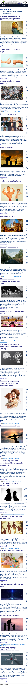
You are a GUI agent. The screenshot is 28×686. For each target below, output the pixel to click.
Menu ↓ (24, 5)
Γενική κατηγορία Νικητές (8, 276)
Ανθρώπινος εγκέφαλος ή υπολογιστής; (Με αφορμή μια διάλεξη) (11, 346)
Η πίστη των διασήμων (8, 114)
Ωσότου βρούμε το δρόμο (9, 247)
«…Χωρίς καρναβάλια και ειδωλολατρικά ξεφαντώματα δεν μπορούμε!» (11, 463)
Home (3, 5)
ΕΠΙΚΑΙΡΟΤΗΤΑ (17, 111)
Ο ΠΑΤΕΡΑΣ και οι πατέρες (9, 615)
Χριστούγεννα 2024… (8, 216)
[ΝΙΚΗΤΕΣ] (14, 2)
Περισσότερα (3, 46)
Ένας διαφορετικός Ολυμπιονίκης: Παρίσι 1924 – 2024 (10, 281)
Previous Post (4, 681)
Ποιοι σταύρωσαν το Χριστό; (10, 426)
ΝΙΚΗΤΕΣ (20, 3)
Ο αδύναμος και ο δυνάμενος (10, 181)
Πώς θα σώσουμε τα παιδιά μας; (11, 550)
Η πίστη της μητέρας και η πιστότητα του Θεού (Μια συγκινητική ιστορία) (9, 383)
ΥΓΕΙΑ (22, 514)
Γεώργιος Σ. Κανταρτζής (8, 111)
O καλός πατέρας (6, 147)
